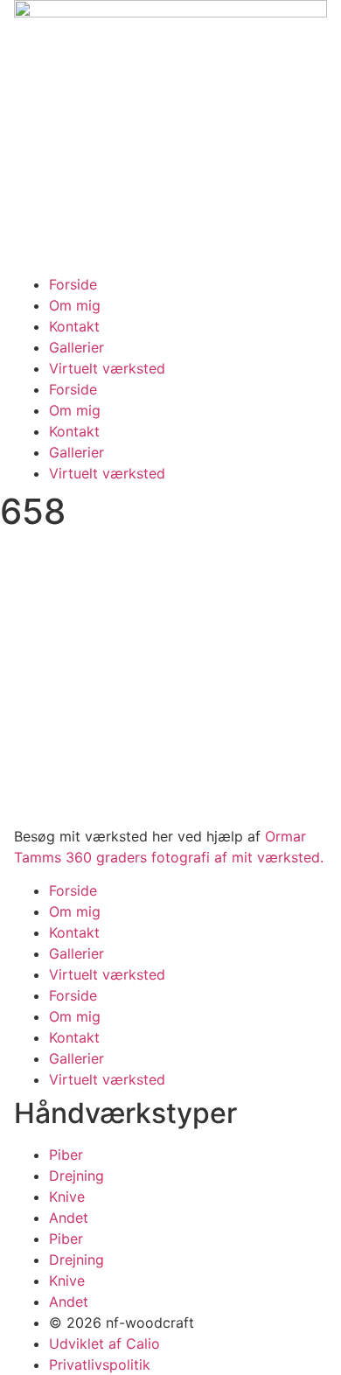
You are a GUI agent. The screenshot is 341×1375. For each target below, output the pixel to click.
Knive (67, 1196)
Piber (66, 1154)
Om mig (75, 305)
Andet (68, 1217)
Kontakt (74, 326)
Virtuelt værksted (107, 368)
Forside (73, 284)
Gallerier (76, 347)
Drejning (76, 1175)
